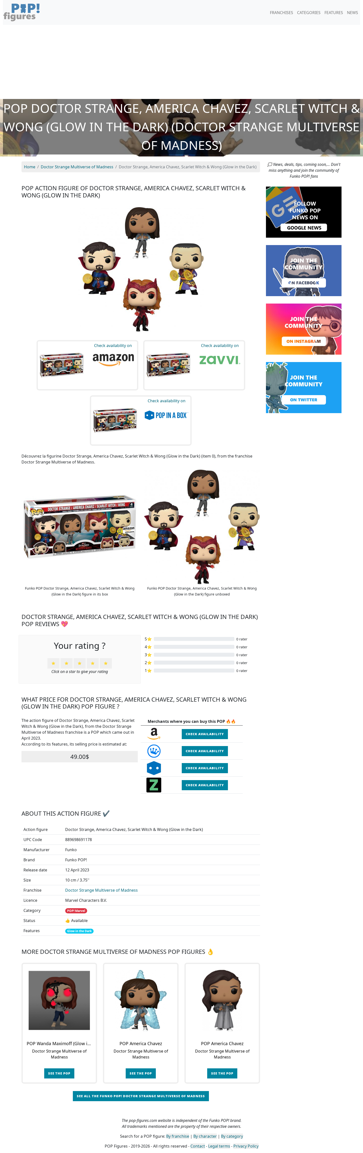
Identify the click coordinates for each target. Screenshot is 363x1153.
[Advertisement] (181, 61)
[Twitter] (304, 387)
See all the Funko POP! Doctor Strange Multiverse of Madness (141, 1096)
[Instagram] (304, 328)
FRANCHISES (281, 12)
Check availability (205, 734)
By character (205, 1136)
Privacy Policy (246, 1146)
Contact (197, 1146)
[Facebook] (304, 270)
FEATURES (333, 12)
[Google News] (304, 211)
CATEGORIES (309, 12)
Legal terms (219, 1146)
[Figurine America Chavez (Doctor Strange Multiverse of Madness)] (140, 1000)
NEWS (352, 12)
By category (232, 1136)
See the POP (59, 1073)
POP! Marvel (76, 911)
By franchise (177, 1136)
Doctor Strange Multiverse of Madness (101, 890)
